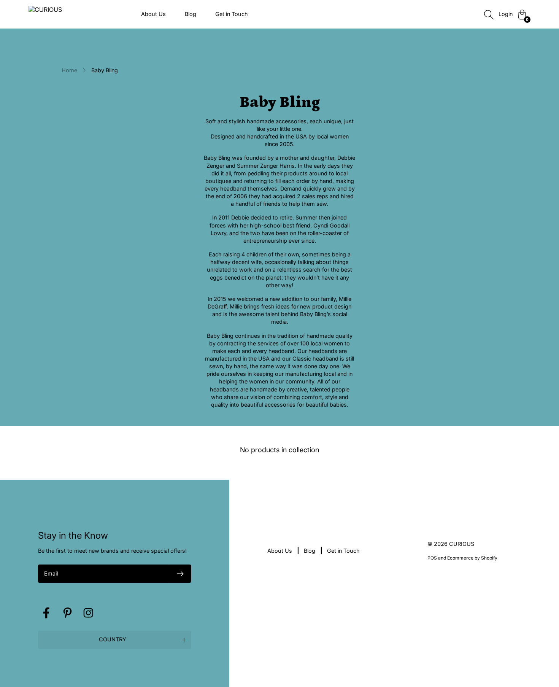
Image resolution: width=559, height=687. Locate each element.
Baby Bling (104, 70)
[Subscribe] (180, 574)
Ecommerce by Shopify (472, 558)
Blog (190, 14)
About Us (153, 14)
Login (506, 14)
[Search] (488, 14)
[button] (114, 640)
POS (432, 558)
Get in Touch (231, 14)
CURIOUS (461, 544)
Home (69, 70)
